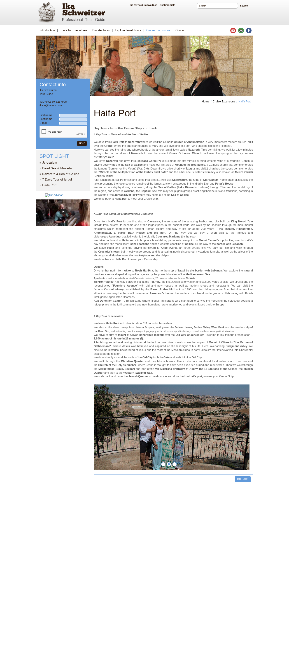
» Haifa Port (48, 185)
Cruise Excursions (224, 101)
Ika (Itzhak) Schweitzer (143, 5)
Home (205, 101)
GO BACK (242, 479)
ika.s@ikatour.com (51, 105)
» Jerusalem (48, 162)
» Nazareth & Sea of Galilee (59, 174)
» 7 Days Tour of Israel (56, 179)
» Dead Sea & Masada (56, 168)
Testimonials (167, 5)
